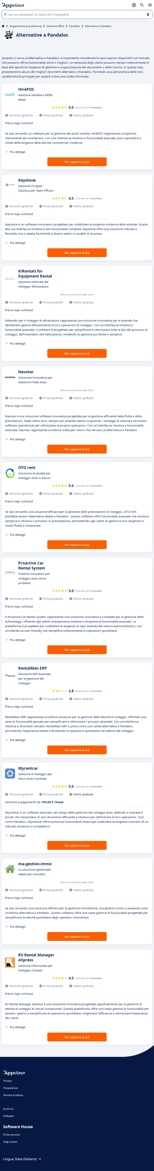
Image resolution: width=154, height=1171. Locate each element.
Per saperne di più (77, 162)
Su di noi (8, 1109)
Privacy (7, 1080)
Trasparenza (10, 1088)
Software (8, 1116)
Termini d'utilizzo (13, 1095)
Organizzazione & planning (25, 26)
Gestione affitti (55, 26)
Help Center (10, 1142)
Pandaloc (74, 26)
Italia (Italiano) (26, 1159)
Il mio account (11, 1134)
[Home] (3, 26)
